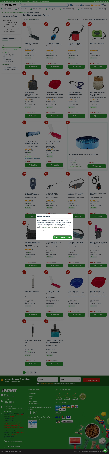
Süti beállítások (43, 231)
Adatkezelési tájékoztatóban (51, 227)
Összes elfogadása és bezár (62, 237)
